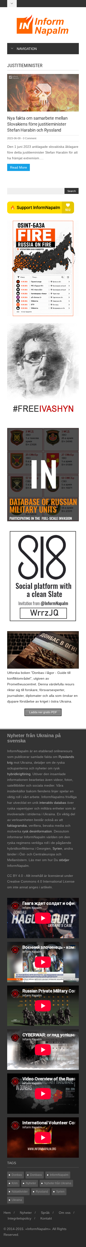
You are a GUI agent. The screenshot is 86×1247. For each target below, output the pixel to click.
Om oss (64, 1213)
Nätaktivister (20, 1191)
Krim (15, 1183)
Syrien (60, 1191)
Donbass (36, 1175)
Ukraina (17, 1200)
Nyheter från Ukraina (57, 1183)
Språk (45, 1213)
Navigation (27, 49)
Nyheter (31, 1183)
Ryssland (42, 1191)
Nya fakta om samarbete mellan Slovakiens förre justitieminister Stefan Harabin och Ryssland (37, 124)
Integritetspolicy (19, 1218)
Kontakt (46, 1218)
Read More (18, 167)
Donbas (17, 1175)
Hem (7, 1213)
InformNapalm (59, 1175)
